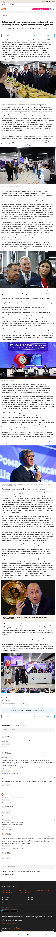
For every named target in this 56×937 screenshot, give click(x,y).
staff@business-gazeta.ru (43, 890)
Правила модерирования (7, 874)
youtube (5, 902)
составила (36, 392)
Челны (3, 4)
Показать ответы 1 (6, 848)
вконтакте (6, 897)
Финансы (4, 18)
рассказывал (29, 502)
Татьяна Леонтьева (6, 698)
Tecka (6, 752)
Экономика (10, 18)
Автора (22, 725)
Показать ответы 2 (6, 773)
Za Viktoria (7, 793)
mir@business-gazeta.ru (24, 892)
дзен (31, 899)
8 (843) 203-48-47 (23, 890)
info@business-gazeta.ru (7, 892)
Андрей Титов (6, 700)
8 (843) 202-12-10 (5, 890)
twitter (31, 897)
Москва (11, 4)
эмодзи (7, 744)
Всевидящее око (9, 806)
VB (5, 777)
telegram (5, 899)
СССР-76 (7, 736)
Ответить (4, 746)
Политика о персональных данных (8, 923)
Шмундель (7, 852)
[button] (53, 654)
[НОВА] (40, 9)
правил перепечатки (16, 928)
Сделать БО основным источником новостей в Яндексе (28, 710)
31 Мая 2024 (4, 15)
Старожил (7, 833)
